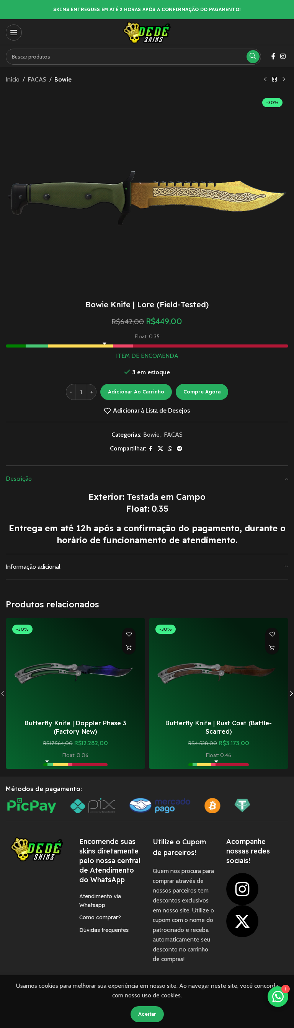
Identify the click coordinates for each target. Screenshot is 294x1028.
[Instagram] (242, 889)
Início (13, 79)
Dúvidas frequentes (104, 930)
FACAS (37, 79)
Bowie (63, 79)
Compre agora (201, 391)
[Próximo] (283, 79)
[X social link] (160, 449)
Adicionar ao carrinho (136, 391)
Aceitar (147, 1014)
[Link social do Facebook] (273, 56)
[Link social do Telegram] (180, 449)
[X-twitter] (242, 921)
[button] (129, 647)
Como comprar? (100, 917)
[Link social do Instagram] (283, 56)
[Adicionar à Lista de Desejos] (129, 634)
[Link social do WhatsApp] (170, 449)
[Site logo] (147, 32)
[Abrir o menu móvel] (14, 32)
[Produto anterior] (265, 79)
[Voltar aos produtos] (274, 79)
